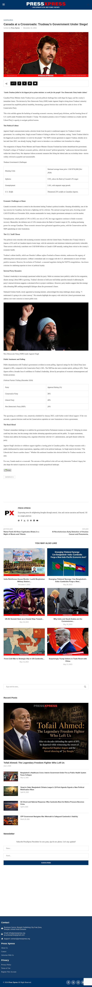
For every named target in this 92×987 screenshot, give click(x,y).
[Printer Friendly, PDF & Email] (8, 470)
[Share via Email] (35, 83)
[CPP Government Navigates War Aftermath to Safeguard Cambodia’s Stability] (11, 820)
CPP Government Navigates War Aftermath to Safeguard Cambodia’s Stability (49, 816)
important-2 (9, 477)
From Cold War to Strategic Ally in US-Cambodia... (24, 659)
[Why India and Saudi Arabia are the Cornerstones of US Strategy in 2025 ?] (67, 602)
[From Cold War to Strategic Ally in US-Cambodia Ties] (24, 642)
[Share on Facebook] (19, 83)
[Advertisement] (46, 491)
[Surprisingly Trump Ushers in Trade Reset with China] (67, 642)
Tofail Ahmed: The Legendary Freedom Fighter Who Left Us (34, 763)
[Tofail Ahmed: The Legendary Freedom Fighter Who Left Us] (46, 731)
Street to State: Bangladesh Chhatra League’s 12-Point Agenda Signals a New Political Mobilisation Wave (52, 788)
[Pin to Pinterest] (30, 83)
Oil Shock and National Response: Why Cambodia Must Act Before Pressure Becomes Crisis (52, 803)
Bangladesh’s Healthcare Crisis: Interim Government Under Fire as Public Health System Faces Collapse (53, 774)
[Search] (88, 5)
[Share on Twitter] (24, 83)
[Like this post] (14, 83)
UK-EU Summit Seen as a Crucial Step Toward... (24, 619)
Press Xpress (15, 28)
